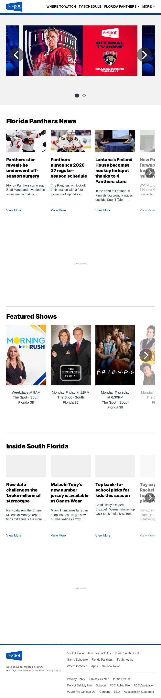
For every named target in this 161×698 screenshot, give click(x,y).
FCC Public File (120, 685)
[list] (80, 55)
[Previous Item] (16, 55)
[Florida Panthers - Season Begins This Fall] (80, 52)
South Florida (75, 653)
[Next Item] (144, 55)
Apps (94, 666)
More (148, 6)
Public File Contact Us (81, 691)
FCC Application (144, 685)
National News (111, 666)
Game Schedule (77, 659)
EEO (117, 691)
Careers (104, 691)
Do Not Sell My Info (79, 685)
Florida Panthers (122, 6)
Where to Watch (61, 6)
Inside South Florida (127, 653)
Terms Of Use (122, 679)
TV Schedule (90, 6)
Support (101, 685)
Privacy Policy (76, 679)
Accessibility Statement (139, 691)
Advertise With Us (99, 653)
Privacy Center (99, 679)
